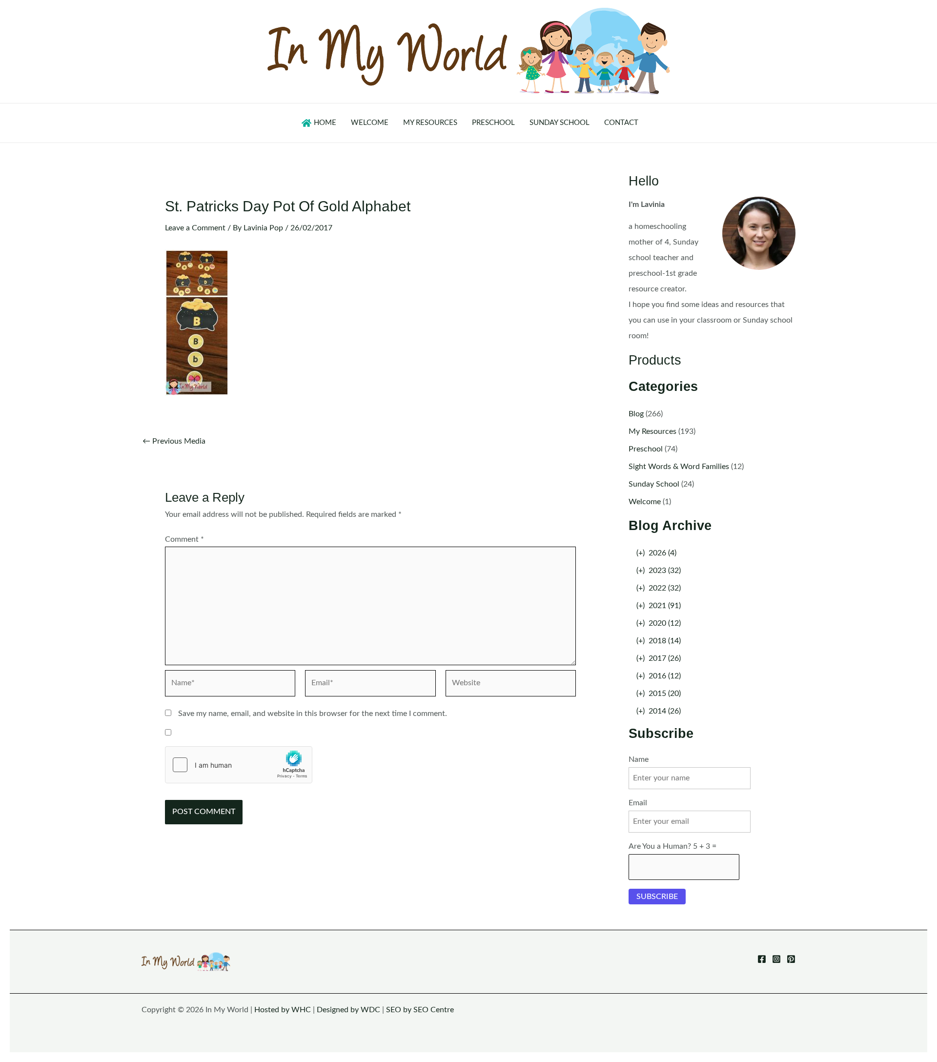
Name (639, 759)
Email (638, 803)
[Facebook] (761, 959)
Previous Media (174, 441)
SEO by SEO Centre (420, 1010)
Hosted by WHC (282, 1010)
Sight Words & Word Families (679, 466)
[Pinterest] (791, 959)
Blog (636, 414)
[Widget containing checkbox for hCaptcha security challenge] (238, 764)
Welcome (645, 502)
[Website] (511, 685)
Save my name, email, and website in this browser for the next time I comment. (312, 713)
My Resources (652, 431)
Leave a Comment (195, 228)
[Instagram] (776, 959)
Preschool (646, 449)
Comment (184, 539)
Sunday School (654, 484)
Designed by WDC (348, 1010)
